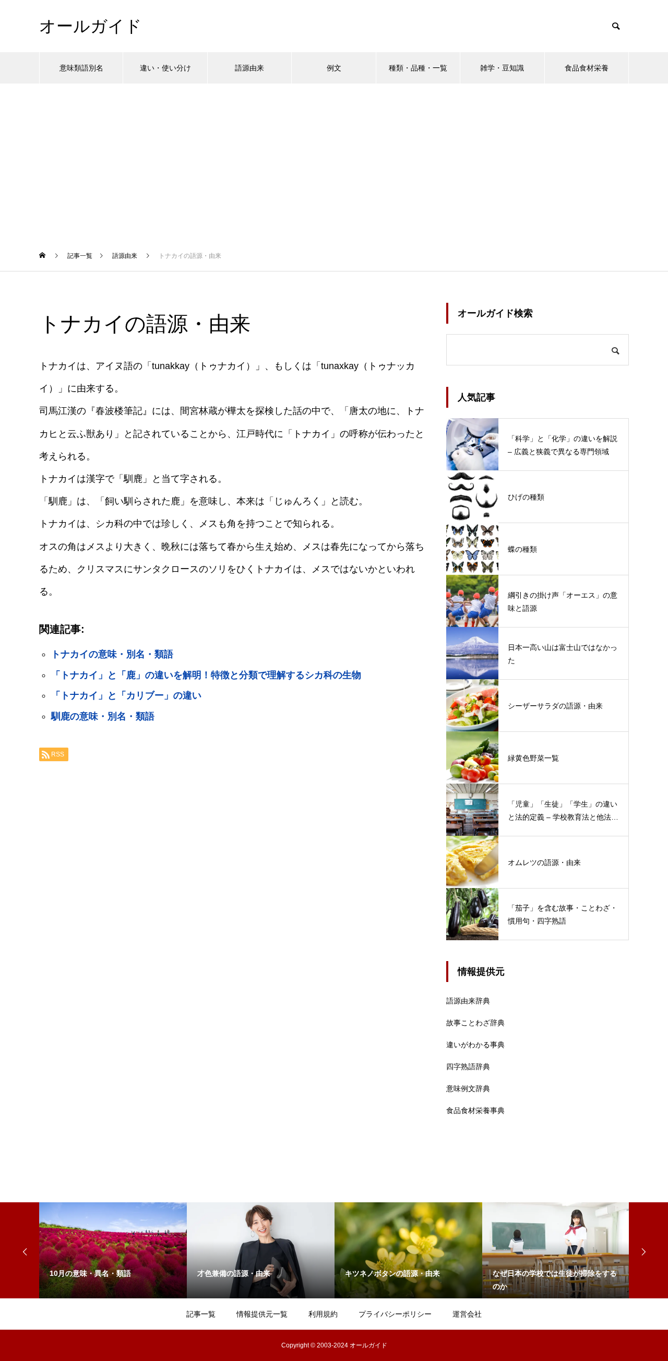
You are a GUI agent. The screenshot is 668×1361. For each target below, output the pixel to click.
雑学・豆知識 (502, 68)
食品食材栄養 (587, 68)
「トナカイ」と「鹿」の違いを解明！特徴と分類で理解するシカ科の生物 (206, 675)
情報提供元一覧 (262, 1314)
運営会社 (467, 1314)
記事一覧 (201, 1314)
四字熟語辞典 (468, 1066)
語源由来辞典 (468, 1001)
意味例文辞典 (468, 1088)
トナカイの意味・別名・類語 (112, 654)
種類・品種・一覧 (418, 68)
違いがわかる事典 (475, 1044)
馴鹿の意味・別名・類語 (102, 716)
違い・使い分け (165, 68)
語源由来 (249, 68)
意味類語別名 (81, 68)
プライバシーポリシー (395, 1314)
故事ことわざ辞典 (475, 1023)
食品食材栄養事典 (475, 1110)
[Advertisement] (334, 162)
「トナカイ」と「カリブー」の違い (126, 695)
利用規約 (323, 1314)
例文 (334, 68)
